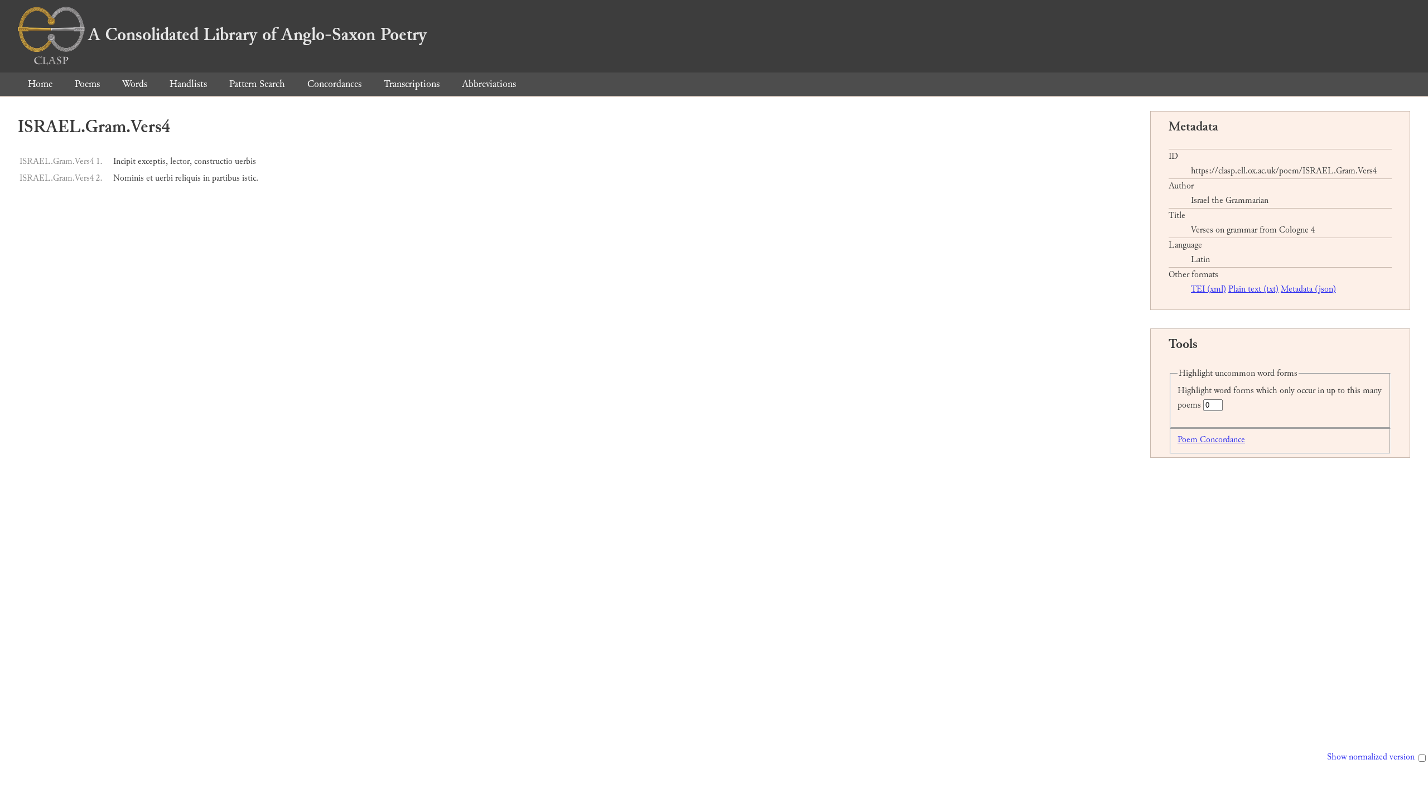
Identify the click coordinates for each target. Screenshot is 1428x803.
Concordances (334, 84)
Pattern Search (257, 84)
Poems (87, 84)
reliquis (188, 178)
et (149, 178)
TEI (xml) (1208, 289)
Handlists (188, 84)
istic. (250, 178)
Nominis (128, 178)
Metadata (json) (1308, 289)
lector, (181, 161)
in (206, 178)
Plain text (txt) (1253, 289)
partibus (226, 178)
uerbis (245, 161)
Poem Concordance (1211, 439)
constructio (213, 161)
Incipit (124, 161)
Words (134, 84)
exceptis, (153, 161)
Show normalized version (1371, 757)
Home (40, 84)
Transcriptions (412, 84)
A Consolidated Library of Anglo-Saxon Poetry (257, 34)
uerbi (164, 178)
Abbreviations (489, 84)
